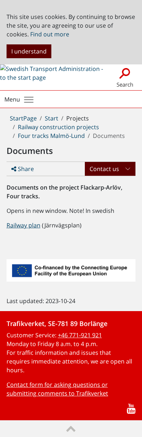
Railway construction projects (58, 127)
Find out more (49, 34)
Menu (12, 99)
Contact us (104, 169)
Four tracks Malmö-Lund (51, 136)
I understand (29, 51)
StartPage (23, 118)
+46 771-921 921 (80, 335)
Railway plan (23, 225)
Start (51, 118)
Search (125, 84)
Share (25, 169)
